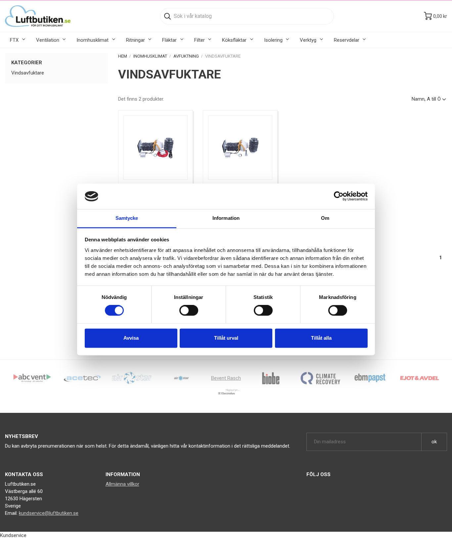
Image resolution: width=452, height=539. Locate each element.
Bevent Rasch (226, 378)
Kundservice (13, 535)
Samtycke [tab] (126, 218)
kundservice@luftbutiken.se (48, 513)
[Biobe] (271, 378)
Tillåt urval (226, 338)
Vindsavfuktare (27, 73)
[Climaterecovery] (320, 378)
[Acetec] (82, 378)
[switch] (188, 310)
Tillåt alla (321, 338)
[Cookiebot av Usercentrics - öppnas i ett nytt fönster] (339, 196)
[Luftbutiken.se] (37, 16)
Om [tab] (325, 218)
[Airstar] (181, 378)
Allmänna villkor (122, 484)
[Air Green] (132, 378)
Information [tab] (226, 218)
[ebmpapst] (370, 378)
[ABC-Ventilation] (32, 378)
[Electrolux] (226, 394)
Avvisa (131, 338)
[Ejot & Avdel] (419, 378)
